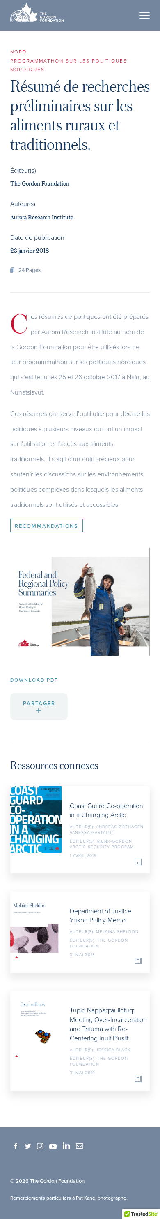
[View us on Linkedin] (66, 1146)
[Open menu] (144, 15)
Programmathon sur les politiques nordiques (68, 65)
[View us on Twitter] (28, 1146)
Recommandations (46, 525)
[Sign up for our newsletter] (79, 1146)
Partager (39, 703)
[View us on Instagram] (40, 1146)
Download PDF (34, 679)
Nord (18, 51)
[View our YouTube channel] (53, 1146)
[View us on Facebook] (15, 1146)
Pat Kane (85, 1197)
